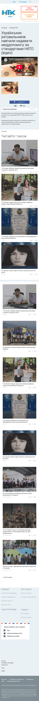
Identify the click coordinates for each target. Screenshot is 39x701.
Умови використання (13, 681)
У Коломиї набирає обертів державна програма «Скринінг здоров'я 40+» (17, 169)
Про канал (26, 589)
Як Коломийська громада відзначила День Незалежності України (17, 494)
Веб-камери (25, 613)
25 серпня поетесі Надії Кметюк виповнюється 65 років (18, 271)
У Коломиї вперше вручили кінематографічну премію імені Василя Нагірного (17, 203)
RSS (8, 630)
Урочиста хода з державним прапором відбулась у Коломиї (19, 567)
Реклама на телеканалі (17, 679)
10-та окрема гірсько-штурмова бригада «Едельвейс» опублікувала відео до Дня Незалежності (16, 531)
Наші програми (8, 609)
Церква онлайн (26, 617)
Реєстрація (23, 2)
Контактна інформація (28, 597)
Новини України (6, 601)
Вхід (14, 2)
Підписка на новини (13, 636)
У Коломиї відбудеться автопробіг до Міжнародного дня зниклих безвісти (19, 237)
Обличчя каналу (26, 593)
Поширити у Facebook (21, 102)
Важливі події (6, 605)
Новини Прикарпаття (8, 597)
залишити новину (30, 16)
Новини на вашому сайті (14, 633)
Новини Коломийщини (9, 593)
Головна (4, 28)
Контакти (4, 679)
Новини (5, 589)
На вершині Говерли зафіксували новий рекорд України (19, 348)
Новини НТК (14, 28)
